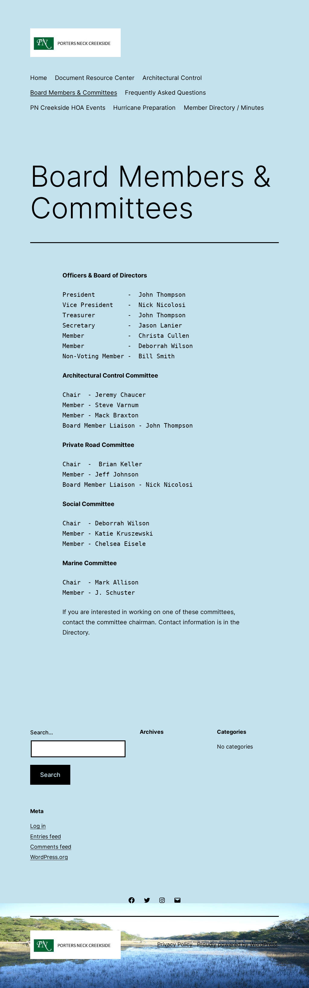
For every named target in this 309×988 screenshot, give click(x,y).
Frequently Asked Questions (165, 92)
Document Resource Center (94, 77)
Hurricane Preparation (144, 107)
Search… (41, 732)
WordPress (263, 944)
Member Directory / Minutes (224, 107)
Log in (38, 826)
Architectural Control (172, 77)
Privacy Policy (175, 944)
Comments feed (50, 847)
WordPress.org (49, 857)
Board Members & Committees (73, 92)
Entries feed (45, 836)
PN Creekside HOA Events (67, 107)
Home (38, 77)
